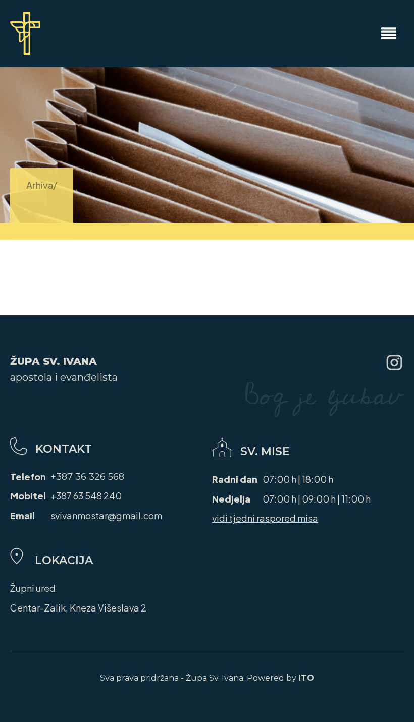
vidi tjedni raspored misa (265, 518)
